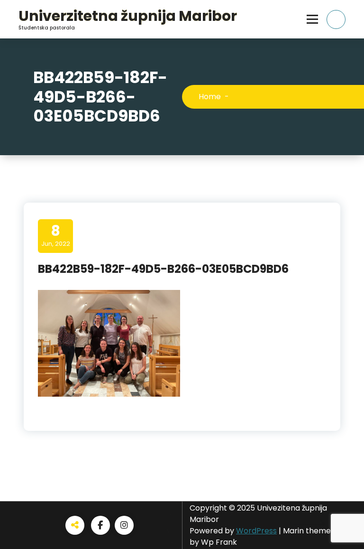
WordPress (256, 530)
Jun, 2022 (55, 235)
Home (210, 96)
